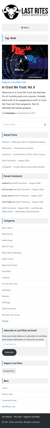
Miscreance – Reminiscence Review (17, 148)
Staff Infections (9, 308)
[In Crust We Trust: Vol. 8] (25, 62)
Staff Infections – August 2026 (15, 160)
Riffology (6, 302)
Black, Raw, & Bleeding (11, 253)
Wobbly (5, 321)
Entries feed (7, 394)
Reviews (5, 296)
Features (6, 82)
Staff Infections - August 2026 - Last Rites (21, 208)
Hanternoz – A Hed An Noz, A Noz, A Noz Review (23, 154)
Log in (4, 388)
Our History (7, 417)
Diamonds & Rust (9, 265)
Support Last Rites (31, 417)
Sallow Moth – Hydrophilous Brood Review (20, 211)
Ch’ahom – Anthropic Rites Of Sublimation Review (24, 142)
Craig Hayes (10, 113)
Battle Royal (7, 240)
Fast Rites (6, 271)
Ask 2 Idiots (7, 228)
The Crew (17, 417)
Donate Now (8, 371)
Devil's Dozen (7, 259)
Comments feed (9, 400)
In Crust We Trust (18, 82)
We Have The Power (11, 315)
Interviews (6, 290)
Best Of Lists (7, 246)
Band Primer (7, 234)
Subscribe (9, 352)
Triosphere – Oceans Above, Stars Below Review (23, 167)
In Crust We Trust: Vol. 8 (18, 87)
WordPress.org (8, 406)
